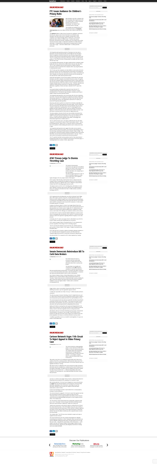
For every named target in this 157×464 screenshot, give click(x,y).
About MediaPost (58, 452)
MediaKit (63, 452)
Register (94, 1)
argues (52, 383)
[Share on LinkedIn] (53, 145)
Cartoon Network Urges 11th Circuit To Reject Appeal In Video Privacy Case (97, 23)
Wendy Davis (53, 16)
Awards (72, 1)
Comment (52, 148)
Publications (62, 1)
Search (86, 1)
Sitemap (78, 452)
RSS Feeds (74, 452)
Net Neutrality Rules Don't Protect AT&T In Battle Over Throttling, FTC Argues (97, 26)
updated (54, 33)
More (83, 1)
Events (68, 1)
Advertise (100, 1)
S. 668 (75, 267)
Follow (105, 1)
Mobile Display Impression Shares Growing (97, 28)
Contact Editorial (69, 452)
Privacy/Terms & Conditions (85, 452)
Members (78, 1)
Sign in (90, 1)
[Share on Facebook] (51, 145)
